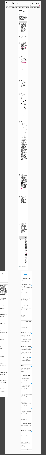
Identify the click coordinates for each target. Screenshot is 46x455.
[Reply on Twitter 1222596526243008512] (22, 405)
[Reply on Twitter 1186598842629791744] (22, 446)
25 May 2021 (29, 332)
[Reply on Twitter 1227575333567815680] (22, 388)
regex (3, 290)
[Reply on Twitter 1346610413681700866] (22, 353)
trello (3, 292)
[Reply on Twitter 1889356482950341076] (22, 292)
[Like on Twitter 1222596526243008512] (25, 405)
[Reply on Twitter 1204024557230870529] (22, 428)
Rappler (24, 357)
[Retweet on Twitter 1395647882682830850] (23, 344)
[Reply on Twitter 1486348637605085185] (22, 319)
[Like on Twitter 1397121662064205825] (25, 336)
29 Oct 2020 (29, 365)
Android (19, 7)
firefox (3, 287)
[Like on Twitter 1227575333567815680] (25, 388)
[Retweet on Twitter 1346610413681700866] (23, 353)
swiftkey (6, 291)
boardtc (23, 266)
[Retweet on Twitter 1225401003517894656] (23, 396)
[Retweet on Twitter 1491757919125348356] (23, 309)
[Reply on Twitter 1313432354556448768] (22, 380)
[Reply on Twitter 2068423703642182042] (22, 282)
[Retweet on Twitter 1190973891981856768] (23, 435)
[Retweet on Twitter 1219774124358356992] (23, 420)
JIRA (5, 288)
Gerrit (4, 287)
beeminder (4, 285)
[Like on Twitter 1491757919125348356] (25, 309)
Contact (22, 452)
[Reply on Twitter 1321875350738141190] (22, 372)
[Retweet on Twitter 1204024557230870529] (23, 428)
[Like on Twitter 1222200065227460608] (25, 413)
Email (10, 7)
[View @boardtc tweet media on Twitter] (22, 280)
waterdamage (5, 292)
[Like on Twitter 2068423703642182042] (25, 282)
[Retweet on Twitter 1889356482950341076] (23, 292)
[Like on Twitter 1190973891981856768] (25, 435)
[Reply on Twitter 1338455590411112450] (22, 363)
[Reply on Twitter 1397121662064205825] (22, 336)
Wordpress (4, 293)
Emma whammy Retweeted (27, 321)
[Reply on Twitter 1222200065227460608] (22, 413)
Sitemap (24, 452)
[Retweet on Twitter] (23, 321)
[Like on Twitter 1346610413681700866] (25, 353)
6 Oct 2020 (29, 375)
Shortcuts (31, 7)
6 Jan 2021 (29, 346)
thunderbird (26, 268)
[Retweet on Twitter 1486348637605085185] (23, 319)
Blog (6, 7)
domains (4, 286)
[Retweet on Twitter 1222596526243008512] (23, 405)
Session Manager (23, 47)
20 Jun (29, 278)
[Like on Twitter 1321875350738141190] (25, 372)
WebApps (27, 7)
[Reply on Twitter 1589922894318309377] (22, 300)
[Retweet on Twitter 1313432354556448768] (23, 380)
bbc (2, 285)
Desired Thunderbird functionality (22, 12)
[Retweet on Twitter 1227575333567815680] (23, 388)
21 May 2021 (29, 339)
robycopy (6, 290)
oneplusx (4, 289)
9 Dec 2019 (29, 423)
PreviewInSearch (23, 62)
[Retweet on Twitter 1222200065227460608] (23, 413)
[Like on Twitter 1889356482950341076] (25, 292)
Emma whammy (25, 278)
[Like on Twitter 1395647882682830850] (25, 344)
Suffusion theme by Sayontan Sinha (36, 452)
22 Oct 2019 (29, 438)
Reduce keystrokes (13, 3)
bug (21, 188)
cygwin (2, 286)
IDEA (1, 288)
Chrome (16, 7)
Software (13, 7)
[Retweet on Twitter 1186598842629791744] (23, 446)
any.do (1, 285)
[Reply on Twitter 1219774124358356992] (22, 420)
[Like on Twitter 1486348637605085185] (25, 319)
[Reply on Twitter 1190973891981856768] (22, 435)
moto (2, 289)
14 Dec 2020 (28, 357)
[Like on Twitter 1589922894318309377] (25, 300)
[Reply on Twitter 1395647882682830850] (22, 344)
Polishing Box (21, 14)
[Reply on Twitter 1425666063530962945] (22, 330)
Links (38, 7)
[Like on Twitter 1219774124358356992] (25, 420)
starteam (4, 291)
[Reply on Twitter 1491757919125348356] (22, 309)
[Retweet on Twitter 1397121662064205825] (23, 336)
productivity (2, 290)
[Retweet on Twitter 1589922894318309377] (23, 300)
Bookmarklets (23, 7)
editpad (1, 287)
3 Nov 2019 (29, 430)
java (3, 288)
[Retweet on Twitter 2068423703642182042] (23, 282)
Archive (35, 7)
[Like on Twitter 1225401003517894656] (25, 396)
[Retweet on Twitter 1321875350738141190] (23, 372)
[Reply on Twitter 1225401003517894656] (22, 396)
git (5, 287)
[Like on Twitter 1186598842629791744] (25, 446)
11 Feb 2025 (29, 284)
